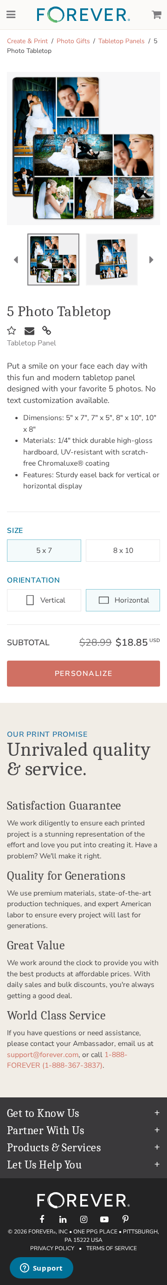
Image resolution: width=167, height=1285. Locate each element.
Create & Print (27, 41)
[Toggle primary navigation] (10, 15)
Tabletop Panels (121, 41)
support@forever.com (42, 1055)
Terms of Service (111, 1248)
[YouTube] (104, 1219)
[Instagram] (84, 1219)
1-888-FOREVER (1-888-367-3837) (67, 1060)
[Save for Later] (11, 330)
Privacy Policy (52, 1248)
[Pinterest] (125, 1219)
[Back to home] (83, 14)
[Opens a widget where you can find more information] (41, 1268)
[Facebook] (42, 1219)
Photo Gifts (73, 41)
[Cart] (156, 15)
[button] (83, 674)
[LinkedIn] (63, 1219)
